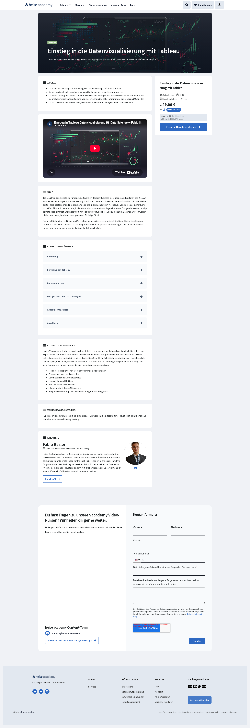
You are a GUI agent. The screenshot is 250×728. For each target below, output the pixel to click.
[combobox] (169, 573)
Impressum (127, 686)
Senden (197, 641)
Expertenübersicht (131, 701)
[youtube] (41, 691)
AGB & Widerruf (162, 696)
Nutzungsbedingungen (133, 696)
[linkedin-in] (34, 691)
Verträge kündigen (164, 701)
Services (92, 686)
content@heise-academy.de (65, 633)
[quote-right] (47, 691)
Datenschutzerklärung (133, 691)
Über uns (79, 4)
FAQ (157, 686)
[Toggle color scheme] (219, 5)
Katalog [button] (64, 4)
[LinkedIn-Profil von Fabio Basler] (135, 468)
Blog (132, 4)
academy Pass (118, 4)
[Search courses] (187, 5)
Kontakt (159, 691)
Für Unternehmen (98, 4)
